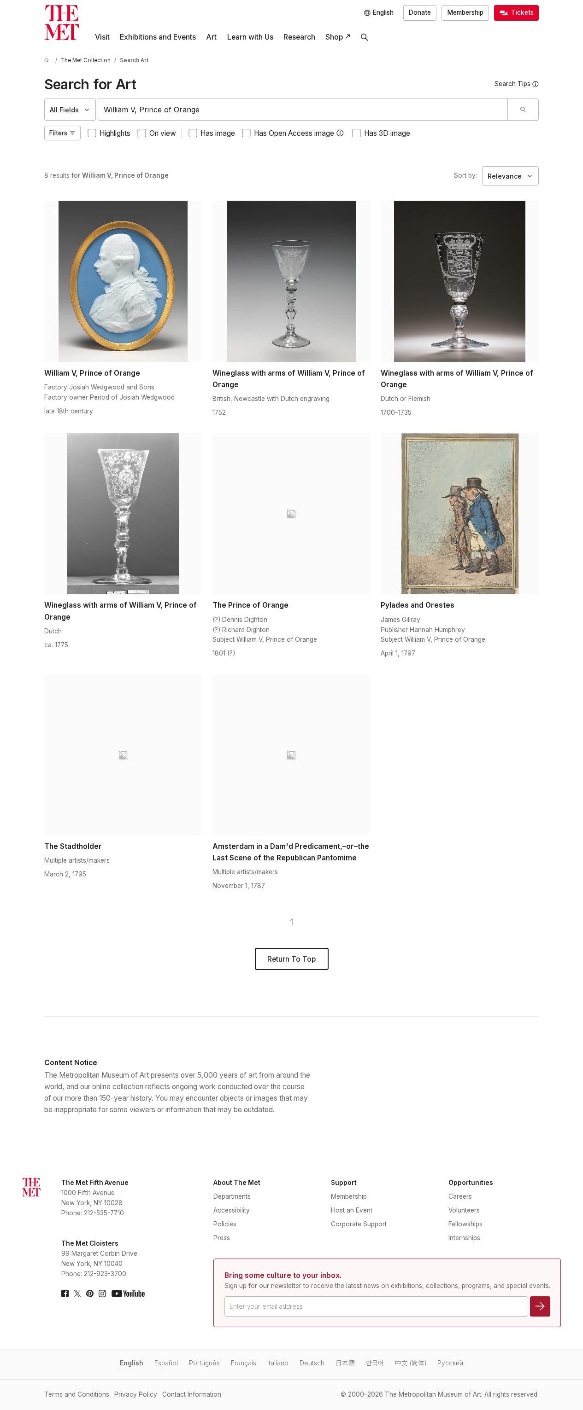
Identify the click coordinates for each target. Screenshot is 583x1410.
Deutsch (312, 1363)
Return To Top (291, 959)
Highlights (115, 133)
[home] (48, 60)
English (131, 1363)
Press (221, 1238)
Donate (420, 12)
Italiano (278, 1363)
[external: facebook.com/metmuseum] (65, 1293)
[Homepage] (61, 22)
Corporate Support (359, 1224)
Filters (58, 133)
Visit (102, 37)
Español (166, 1363)
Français (243, 1363)
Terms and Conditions (76, 1394)
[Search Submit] (522, 109)
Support (344, 1182)
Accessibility (231, 1210)
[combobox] (302, 109)
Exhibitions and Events (158, 37)
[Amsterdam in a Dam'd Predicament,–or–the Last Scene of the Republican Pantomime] (291, 755)
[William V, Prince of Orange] (123, 281)
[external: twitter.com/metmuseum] (77, 1293)
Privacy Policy (135, 1394)
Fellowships (465, 1224)
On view (162, 133)
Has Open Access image (294, 133)
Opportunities (470, 1182)
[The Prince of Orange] (291, 513)
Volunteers (464, 1210)
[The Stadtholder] (123, 755)
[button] (340, 133)
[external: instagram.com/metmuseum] (102, 1293)
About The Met (236, 1182)
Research (299, 37)
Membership (465, 12)
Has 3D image (387, 133)
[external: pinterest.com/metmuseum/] (90, 1293)
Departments (232, 1196)
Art (211, 37)
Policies (224, 1224)
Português (204, 1363)
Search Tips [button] (512, 83)
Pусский (450, 1363)
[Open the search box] (364, 37)
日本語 (345, 1363)
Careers (460, 1196)
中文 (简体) (410, 1363)
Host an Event (351, 1210)
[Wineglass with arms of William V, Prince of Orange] (291, 281)
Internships (464, 1238)
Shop (334, 37)
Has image (217, 133)
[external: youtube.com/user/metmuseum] (128, 1293)
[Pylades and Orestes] (460, 513)
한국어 (375, 1363)
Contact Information (191, 1394)
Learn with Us (250, 37)
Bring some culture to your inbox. (283, 1275)
